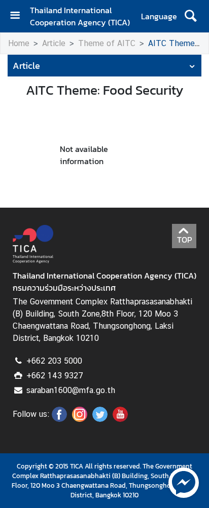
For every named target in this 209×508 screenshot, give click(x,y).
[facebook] (59, 419)
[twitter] (100, 419)
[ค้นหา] (190, 16)
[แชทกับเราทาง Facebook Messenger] (183, 482)
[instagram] (79, 419)
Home (18, 43)
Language (159, 16)
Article (53, 43)
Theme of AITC (106, 43)
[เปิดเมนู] (19, 16)
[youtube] (120, 419)
